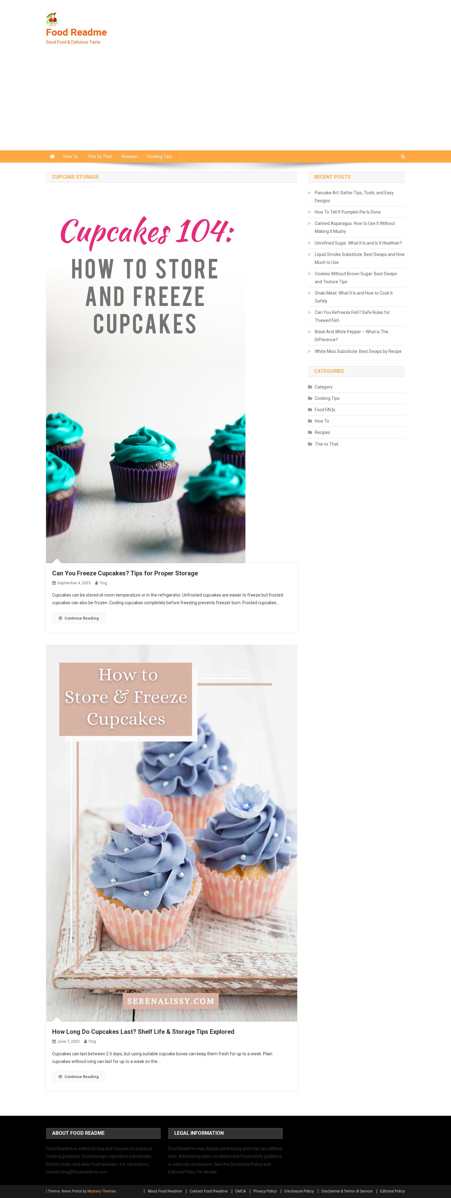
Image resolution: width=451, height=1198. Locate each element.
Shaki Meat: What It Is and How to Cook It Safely (354, 297)
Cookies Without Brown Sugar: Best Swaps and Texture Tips (356, 277)
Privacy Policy (265, 1191)
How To (71, 156)
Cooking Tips (159, 156)
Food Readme (76, 32)
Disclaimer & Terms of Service (347, 1191)
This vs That (100, 156)
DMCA (240, 1191)
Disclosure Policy (299, 1191)
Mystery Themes (101, 1191)
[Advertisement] (225, 104)
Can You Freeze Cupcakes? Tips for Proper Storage (125, 573)
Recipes (129, 156)
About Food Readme (165, 1191)
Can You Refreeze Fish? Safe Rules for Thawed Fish (352, 316)
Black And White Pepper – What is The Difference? (351, 335)
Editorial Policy (392, 1191)
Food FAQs (325, 409)
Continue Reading (81, 618)
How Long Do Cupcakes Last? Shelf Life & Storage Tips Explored (143, 1031)
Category (324, 387)
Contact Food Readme (209, 1191)
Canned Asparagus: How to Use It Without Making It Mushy (355, 227)
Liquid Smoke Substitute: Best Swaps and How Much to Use (360, 258)
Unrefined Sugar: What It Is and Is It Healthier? (358, 243)
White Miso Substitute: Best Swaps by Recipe (358, 351)
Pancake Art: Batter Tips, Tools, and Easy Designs (354, 196)
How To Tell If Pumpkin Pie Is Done (348, 212)
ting (103, 583)
